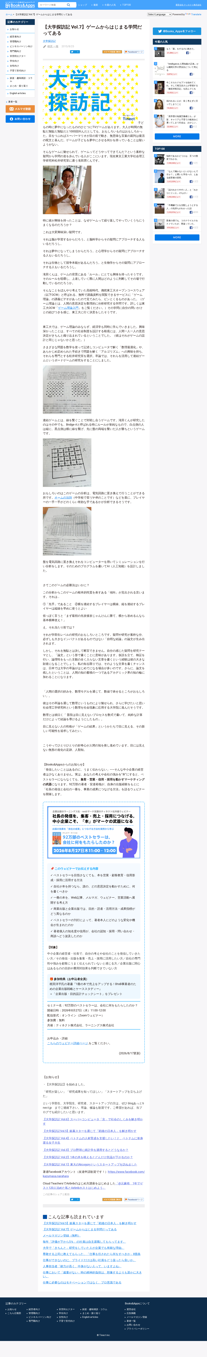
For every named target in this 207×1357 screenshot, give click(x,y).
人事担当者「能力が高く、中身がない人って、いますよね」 (82, 1266)
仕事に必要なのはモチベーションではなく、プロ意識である (82, 1282)
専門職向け (15, 51)
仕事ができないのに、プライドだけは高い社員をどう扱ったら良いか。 (89, 1260)
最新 (95, 5)
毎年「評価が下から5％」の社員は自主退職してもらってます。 (84, 1241)
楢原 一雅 (52, 46)
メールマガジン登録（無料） (62, 1235)
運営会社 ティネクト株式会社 (188, 5)
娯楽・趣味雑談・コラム (94, 1309)
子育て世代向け (18, 70)
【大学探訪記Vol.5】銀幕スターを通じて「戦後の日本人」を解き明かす (89, 1131)
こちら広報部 (14, 1313)
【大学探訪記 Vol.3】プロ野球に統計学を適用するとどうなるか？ (85, 1150)
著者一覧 (12, 101)
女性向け (14, 65)
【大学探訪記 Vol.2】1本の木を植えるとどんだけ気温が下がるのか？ (88, 1157)
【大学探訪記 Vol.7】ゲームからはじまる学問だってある (80, 1229)
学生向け (14, 61)
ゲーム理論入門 (68, 308)
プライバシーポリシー (138, 1328)
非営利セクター (18, 56)
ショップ (82, 5)
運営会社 (131, 1309)
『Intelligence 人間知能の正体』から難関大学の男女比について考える (182, 67)
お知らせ (14, 29)
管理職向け (15, 41)
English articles (18, 93)
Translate (196, 14)
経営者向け (15, 36)
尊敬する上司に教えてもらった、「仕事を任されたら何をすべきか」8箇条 (92, 1254)
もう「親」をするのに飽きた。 (181, 49)
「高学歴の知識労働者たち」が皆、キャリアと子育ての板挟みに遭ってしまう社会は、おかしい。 (182, 119)
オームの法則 (63, 497)
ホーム (9, 14)
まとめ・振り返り (19, 85)
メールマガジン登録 (137, 1317)
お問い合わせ (133, 1324)
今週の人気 (110, 5)
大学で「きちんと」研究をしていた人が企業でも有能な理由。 (83, 1248)
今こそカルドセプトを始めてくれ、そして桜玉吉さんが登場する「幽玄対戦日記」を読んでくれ (182, 85)
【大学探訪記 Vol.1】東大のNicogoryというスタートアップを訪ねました (90, 1164)
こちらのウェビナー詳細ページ (67, 1043)
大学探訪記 (49, 41)
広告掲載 (131, 1313)
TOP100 (126, 5)
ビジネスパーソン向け (21, 46)
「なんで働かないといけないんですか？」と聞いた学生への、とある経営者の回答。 (182, 174)
